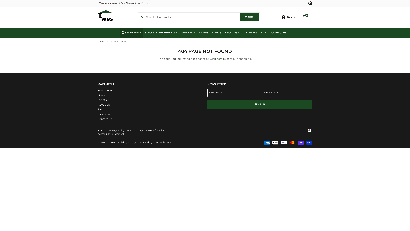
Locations (250, 32)
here (219, 58)
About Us (231, 32)
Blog (264, 32)
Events (216, 32)
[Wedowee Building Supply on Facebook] (309, 130)
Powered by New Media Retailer (156, 142)
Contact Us (278, 32)
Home (101, 41)
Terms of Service (155, 130)
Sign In (291, 17)
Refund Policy (135, 130)
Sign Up (260, 104)
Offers (203, 32)
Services (187, 32)
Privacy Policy (116, 130)
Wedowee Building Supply (121, 142)
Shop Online (132, 32)
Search (251, 17)
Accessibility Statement (111, 134)
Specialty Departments (160, 32)
